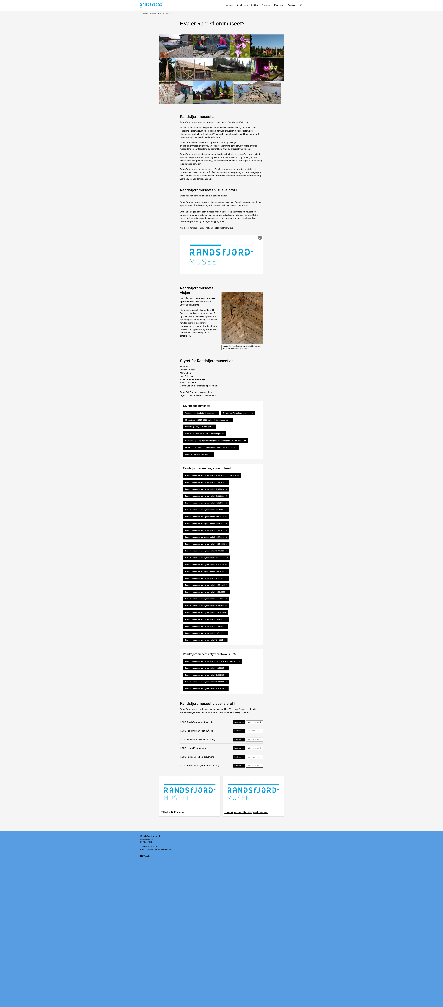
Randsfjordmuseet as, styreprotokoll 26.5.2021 (204, 633)
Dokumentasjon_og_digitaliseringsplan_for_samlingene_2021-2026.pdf (214, 440)
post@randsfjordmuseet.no (159, 849)
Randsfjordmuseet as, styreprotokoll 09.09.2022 (205, 585)
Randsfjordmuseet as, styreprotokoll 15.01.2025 (204, 689)
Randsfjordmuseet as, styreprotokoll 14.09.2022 (204, 578)
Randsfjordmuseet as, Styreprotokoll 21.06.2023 (204, 537)
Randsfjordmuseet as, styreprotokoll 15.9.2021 (204, 626)
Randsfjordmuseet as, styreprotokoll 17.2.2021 (204, 640)
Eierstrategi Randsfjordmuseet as (236, 413)
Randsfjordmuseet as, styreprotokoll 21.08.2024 (204, 482)
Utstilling (254, 5)
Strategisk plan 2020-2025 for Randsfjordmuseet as (206, 420)
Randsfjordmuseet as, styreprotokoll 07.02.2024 (205, 503)
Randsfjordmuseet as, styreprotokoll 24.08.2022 (205, 592)
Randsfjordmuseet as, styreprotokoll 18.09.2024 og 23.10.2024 (210, 475)
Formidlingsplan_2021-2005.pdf (198, 427)
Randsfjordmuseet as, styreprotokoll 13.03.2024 (204, 496)
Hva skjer (229, 5)
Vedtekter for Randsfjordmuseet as (199, 413)
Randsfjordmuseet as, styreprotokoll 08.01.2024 (204, 510)
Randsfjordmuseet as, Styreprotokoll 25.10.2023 (204, 523)
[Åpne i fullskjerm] (260, 238)
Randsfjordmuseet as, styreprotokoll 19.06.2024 (204, 489)
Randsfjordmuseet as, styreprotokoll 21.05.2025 (204, 668)
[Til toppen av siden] (432, 996)
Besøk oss (241, 5)
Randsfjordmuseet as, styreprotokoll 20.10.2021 (204, 619)
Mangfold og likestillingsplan (197, 454)
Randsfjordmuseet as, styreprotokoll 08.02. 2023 (205, 558)
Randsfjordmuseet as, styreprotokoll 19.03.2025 (204, 675)
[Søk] (301, 5)
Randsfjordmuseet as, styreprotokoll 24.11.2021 (204, 612)
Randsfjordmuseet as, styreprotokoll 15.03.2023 (204, 551)
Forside (145, 14)
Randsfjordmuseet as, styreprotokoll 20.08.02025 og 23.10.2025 (211, 661)
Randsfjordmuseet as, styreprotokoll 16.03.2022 (204, 606)
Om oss (291, 5)
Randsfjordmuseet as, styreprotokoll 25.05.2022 (204, 599)
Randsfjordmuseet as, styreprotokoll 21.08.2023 (204, 530)
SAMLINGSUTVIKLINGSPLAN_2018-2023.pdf (203, 434)
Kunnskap (278, 5)
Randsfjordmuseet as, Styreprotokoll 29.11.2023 (204, 517)
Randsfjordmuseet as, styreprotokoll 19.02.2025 (204, 682)
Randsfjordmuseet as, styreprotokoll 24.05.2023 (205, 544)
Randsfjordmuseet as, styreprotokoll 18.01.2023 (204, 565)
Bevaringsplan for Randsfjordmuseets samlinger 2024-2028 (210, 447)
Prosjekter (266, 5)
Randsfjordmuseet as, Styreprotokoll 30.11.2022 (204, 571)
